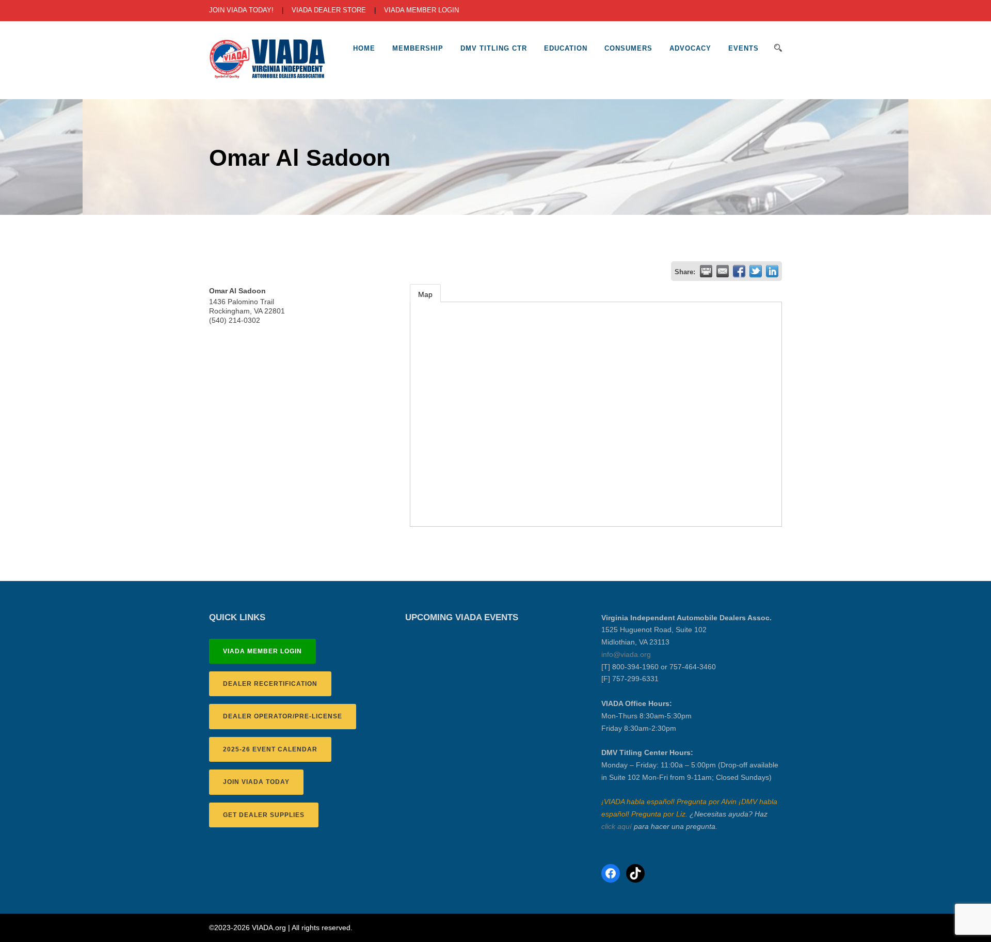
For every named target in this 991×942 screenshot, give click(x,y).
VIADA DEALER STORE (329, 10)
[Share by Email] (722, 271)
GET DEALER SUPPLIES (264, 815)
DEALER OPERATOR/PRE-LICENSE (282, 716)
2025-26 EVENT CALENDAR (270, 749)
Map (425, 294)
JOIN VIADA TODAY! (241, 10)
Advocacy (690, 48)
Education (565, 48)
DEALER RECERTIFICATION (270, 683)
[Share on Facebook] (739, 271)
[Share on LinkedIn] (772, 271)
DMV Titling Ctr (493, 48)
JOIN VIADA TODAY (256, 782)
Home (364, 48)
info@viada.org (626, 654)
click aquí (616, 826)
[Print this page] (706, 271)
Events (743, 48)
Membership (417, 48)
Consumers (628, 48)
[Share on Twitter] (755, 271)
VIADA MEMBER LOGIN (421, 10)
